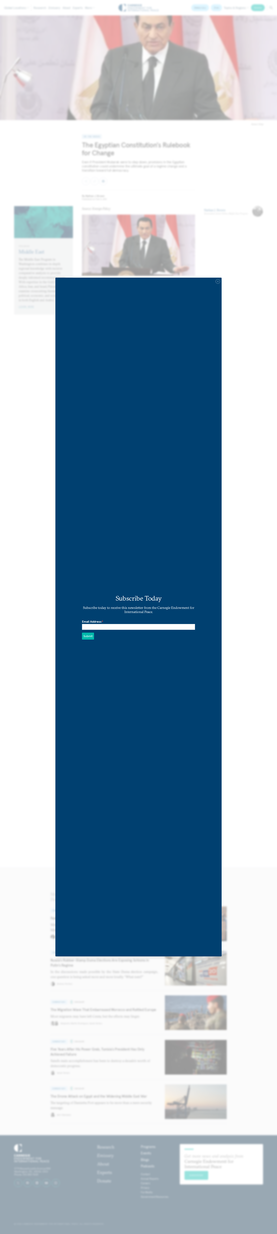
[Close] (218, 281)
